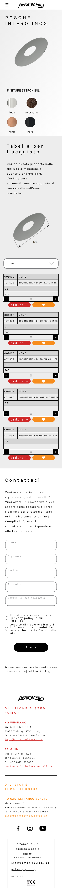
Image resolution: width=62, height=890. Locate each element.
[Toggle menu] (7, 4)
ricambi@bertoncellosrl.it (26, 815)
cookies (17, 620)
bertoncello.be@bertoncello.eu (30, 766)
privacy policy (22, 618)
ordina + (19, 305)
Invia (31, 647)
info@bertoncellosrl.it (24, 739)
